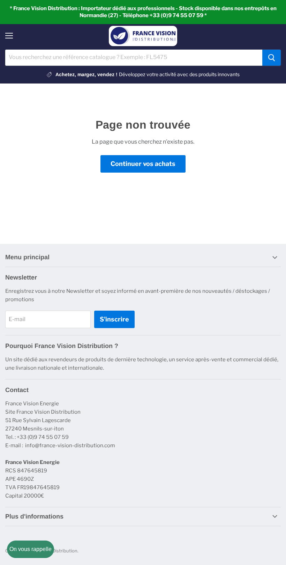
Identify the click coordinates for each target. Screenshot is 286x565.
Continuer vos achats (143, 163)
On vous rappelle (30, 549)
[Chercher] (271, 58)
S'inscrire (114, 319)
